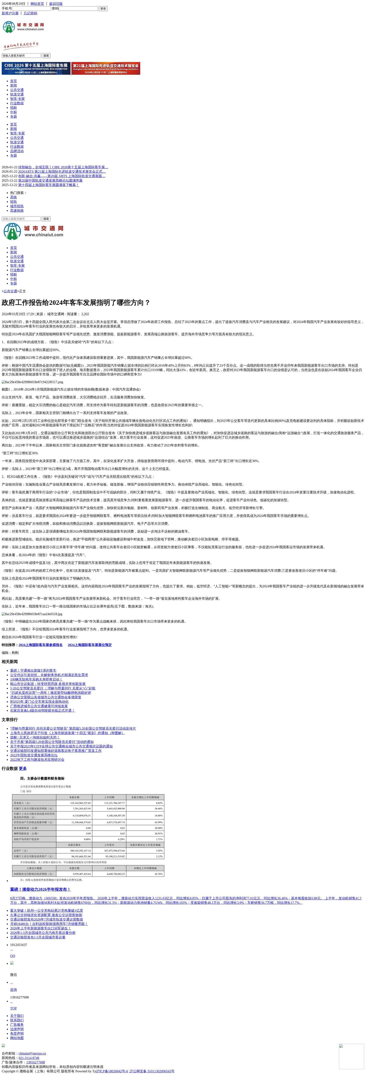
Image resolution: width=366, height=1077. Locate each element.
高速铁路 (17, 210)
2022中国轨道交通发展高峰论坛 (34, 755)
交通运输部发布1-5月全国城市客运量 (37, 937)
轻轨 (13, 201)
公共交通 (17, 90)
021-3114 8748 (29, 1058)
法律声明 (17, 1029)
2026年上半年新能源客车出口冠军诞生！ (40, 928)
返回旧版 (56, 4)
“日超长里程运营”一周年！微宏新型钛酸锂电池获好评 (50, 693)
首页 (13, 81)
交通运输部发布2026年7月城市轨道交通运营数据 (46, 919)
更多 (23, 768)
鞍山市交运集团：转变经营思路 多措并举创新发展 (48, 684)
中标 (13, 112)
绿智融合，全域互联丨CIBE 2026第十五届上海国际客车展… (63, 167)
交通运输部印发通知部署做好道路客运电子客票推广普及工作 (56, 751)
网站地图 (17, 1038)
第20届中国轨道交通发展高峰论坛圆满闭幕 (50, 180)
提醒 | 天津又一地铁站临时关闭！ (35, 737)
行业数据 (17, 103)
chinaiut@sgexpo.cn (32, 1053)
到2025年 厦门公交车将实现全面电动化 (39, 701)
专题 (13, 116)
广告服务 (17, 1024)
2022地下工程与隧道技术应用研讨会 (37, 759)
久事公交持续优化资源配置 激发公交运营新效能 (46, 915)
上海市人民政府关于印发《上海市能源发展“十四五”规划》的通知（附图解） (67, 733)
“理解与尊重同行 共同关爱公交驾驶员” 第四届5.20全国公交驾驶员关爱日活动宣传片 (73, 728)
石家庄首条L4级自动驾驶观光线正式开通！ (42, 710)
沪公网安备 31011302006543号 (152, 1071)
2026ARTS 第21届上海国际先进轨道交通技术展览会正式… (62, 171)
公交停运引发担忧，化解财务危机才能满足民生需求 (49, 675)
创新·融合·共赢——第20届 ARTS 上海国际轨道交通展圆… (61, 176)
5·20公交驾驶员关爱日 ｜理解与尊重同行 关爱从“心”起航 (53, 688)
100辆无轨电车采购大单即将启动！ (36, 679)
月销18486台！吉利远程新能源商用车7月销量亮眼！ (49, 924)
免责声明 (17, 1033)
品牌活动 (17, 151)
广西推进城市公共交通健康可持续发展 (39, 706)
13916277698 (35, 1062)
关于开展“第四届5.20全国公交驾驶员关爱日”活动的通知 (52, 742)
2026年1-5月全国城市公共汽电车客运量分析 (43, 933)
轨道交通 (17, 94)
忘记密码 (30, 13)
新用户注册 (10, 13)
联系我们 (17, 1020)
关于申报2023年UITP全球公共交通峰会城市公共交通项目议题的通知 (61, 746)
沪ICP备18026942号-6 (112, 1071)
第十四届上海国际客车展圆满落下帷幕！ (48, 185)
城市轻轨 (17, 206)
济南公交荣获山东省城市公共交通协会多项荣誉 (45, 697)
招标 (13, 107)
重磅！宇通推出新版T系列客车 (33, 670)
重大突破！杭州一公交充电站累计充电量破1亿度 (46, 910)
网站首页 (37, 4)
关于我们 (17, 1016)
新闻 (13, 85)
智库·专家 (17, 99)
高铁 (13, 197)
